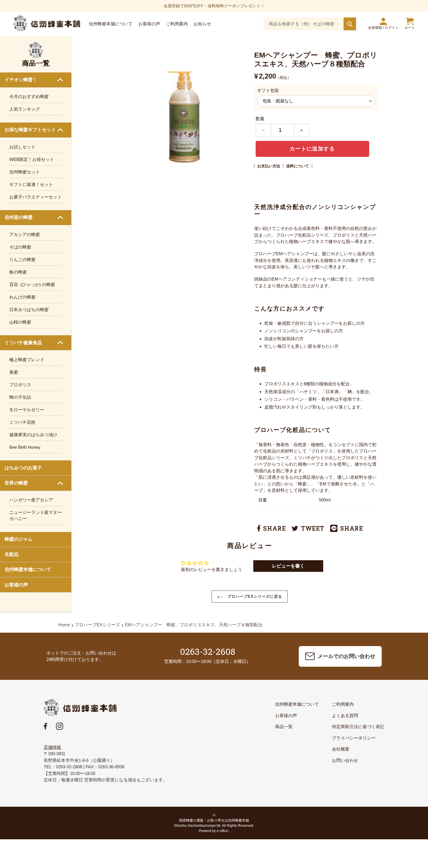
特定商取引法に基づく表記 (358, 726)
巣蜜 (13, 372)
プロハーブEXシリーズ (97, 624)
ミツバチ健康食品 (23, 342)
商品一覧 (284, 726)
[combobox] (309, 23)
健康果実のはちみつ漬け (33, 434)
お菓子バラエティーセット (35, 196)
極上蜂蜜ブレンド (26, 359)
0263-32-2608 (207, 651)
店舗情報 (52, 747)
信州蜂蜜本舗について (28, 569)
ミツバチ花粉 (22, 422)
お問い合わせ (345, 760)
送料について (297, 166)
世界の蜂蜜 (16, 482)
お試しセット (22, 146)
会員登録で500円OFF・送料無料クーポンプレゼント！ (214, 5)
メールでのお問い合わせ (346, 656)
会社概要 (340, 748)
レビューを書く (288, 565)
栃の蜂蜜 (18, 271)
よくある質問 (345, 715)
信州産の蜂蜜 (19, 217)
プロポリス (20, 384)
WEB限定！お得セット (31, 159)
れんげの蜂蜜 (22, 297)
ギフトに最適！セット (31, 184)
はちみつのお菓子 (23, 467)
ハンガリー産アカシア (31, 499)
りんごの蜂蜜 (22, 259)
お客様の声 (16, 584)
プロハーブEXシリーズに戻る (254, 596)
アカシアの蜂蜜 (24, 234)
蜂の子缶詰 (20, 397)
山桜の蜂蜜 (20, 322)
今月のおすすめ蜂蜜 (29, 96)
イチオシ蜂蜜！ (21, 79)
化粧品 (12, 554)
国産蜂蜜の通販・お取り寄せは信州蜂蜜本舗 (214, 820)
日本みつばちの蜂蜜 (29, 309)
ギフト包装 (268, 90)
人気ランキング (24, 109)
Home (64, 624)
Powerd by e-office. (214, 831)
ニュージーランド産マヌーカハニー (35, 515)
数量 (260, 118)
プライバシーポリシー (354, 737)
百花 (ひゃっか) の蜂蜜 (32, 284)
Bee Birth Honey (24, 447)
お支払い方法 (268, 166)
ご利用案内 (343, 704)
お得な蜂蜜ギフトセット (30, 129)
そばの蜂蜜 (20, 246)
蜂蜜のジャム (19, 539)
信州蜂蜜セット (24, 171)
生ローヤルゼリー (26, 409)
